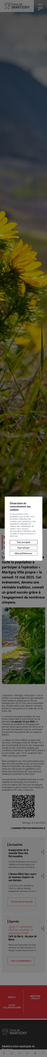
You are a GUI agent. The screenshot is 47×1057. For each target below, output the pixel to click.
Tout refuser (23, 547)
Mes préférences (23, 553)
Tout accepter (23, 542)
